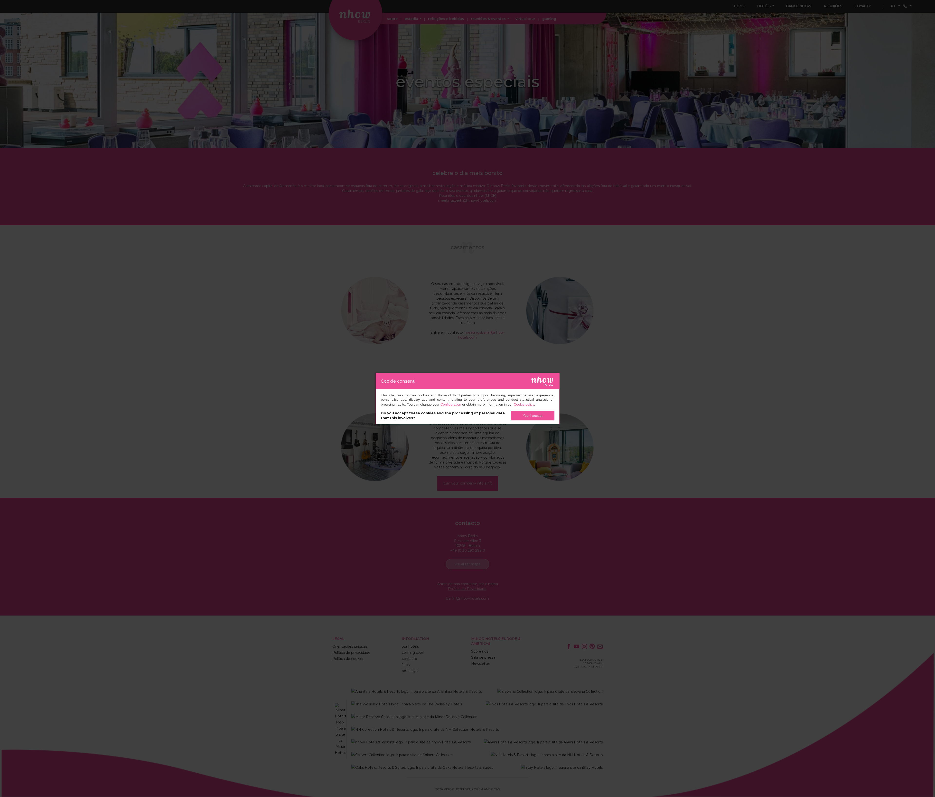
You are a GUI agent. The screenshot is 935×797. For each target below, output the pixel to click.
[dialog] (468, 398)
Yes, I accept (532, 415)
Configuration (450, 404)
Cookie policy (524, 404)
